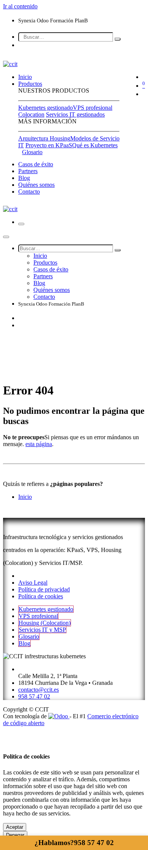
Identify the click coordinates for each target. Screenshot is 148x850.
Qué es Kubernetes (95, 145)
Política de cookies (40, 596)
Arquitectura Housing (44, 138)
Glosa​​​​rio (29, 636)
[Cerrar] (6, 237)
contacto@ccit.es (38, 689)
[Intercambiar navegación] (21, 224)
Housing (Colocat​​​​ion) (45, 623)
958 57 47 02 (74, 843)
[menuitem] (25, 77)
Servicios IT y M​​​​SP (42, 629)
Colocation (31, 114)
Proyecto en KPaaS (48, 145)
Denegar (15, 835)
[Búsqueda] (118, 39)
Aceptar (14, 827)
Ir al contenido (20, 6)
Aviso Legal (32, 582)
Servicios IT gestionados (75, 114)
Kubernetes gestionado (45, 107)
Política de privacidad (44, 589)
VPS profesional (92, 107)
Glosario (32, 152)
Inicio (25, 497)
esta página (38, 444)
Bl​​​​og (24, 643)
